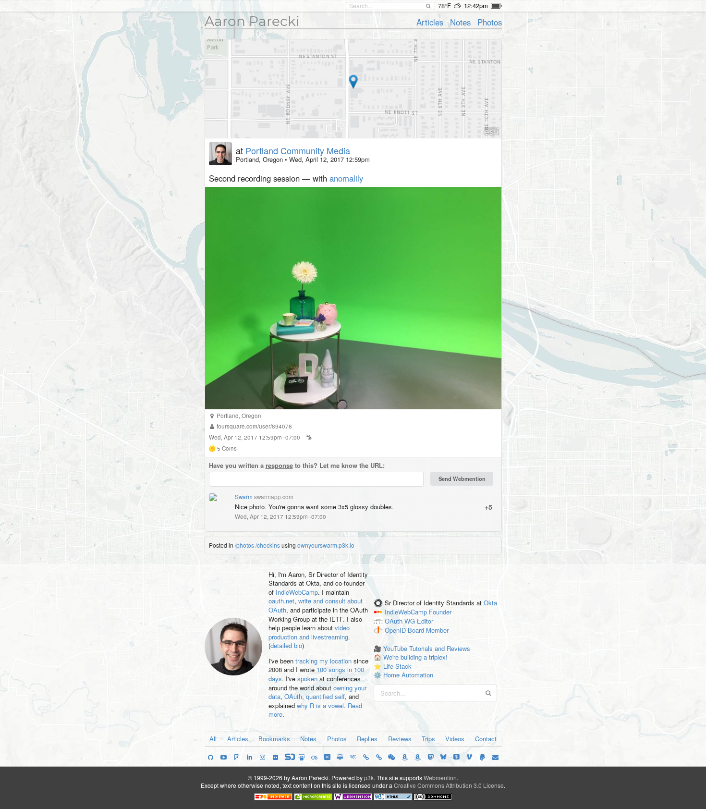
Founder (440, 612)
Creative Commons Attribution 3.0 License (449, 785)
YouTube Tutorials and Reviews (426, 648)
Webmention (440, 777)
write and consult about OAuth (315, 605)
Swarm (244, 497)
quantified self (325, 696)
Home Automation (408, 674)
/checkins (268, 545)
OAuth (293, 696)
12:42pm (476, 5)
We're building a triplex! (415, 657)
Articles (429, 22)
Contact (486, 738)
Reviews (400, 738)
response (279, 465)
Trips (428, 738)
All (213, 738)
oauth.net (281, 600)
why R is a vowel (320, 705)
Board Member (428, 630)
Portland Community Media (297, 150)
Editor (425, 620)
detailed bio (286, 645)
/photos (244, 545)
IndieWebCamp (297, 592)
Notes (460, 22)
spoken (307, 678)
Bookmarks (274, 738)
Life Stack (397, 666)
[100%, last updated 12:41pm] (496, 6)
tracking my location (323, 660)
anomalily (346, 178)
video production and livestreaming (309, 632)
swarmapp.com (273, 497)
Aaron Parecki (252, 21)
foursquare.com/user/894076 (254, 426)
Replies (367, 738)
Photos (489, 22)
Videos (454, 738)
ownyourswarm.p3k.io (325, 545)
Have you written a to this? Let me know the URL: (297, 465)
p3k (369, 777)
